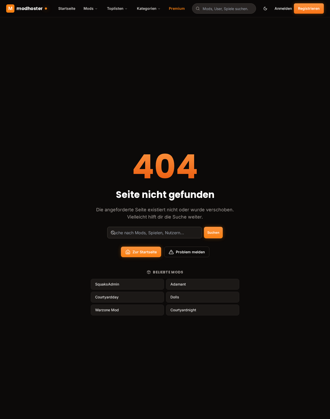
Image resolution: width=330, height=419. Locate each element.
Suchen (213, 232)
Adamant (178, 284)
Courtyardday (107, 297)
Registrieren (309, 8)
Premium (177, 8)
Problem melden (190, 252)
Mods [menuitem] (89, 8)
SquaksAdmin (107, 284)
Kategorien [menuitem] (146, 8)
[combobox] (224, 8)
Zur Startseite (145, 252)
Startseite (66, 8)
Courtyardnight (183, 310)
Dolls (174, 297)
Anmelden (283, 8)
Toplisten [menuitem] (115, 8)
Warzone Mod (107, 310)
